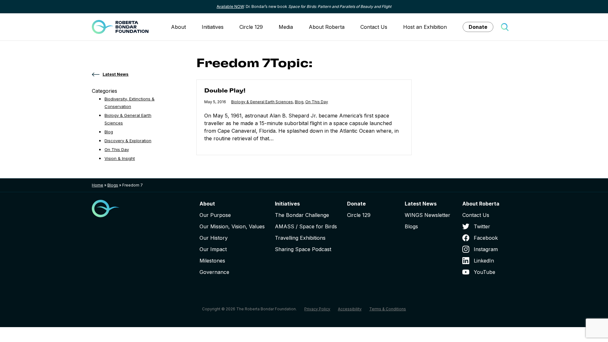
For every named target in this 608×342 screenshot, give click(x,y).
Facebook (486, 238)
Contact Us (373, 27)
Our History (214, 238)
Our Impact (213, 249)
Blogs (112, 185)
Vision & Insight (119, 158)
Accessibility (350, 309)
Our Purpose (215, 215)
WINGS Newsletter (427, 215)
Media (286, 27)
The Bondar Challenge (302, 215)
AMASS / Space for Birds (306, 226)
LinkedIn (484, 260)
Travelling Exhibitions (300, 238)
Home (97, 185)
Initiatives (213, 27)
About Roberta (327, 27)
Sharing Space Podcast (303, 249)
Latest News (421, 203)
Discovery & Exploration (127, 140)
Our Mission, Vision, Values (232, 226)
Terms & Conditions (387, 309)
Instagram (486, 249)
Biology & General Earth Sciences (262, 101)
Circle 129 (251, 27)
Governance (214, 272)
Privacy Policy (317, 309)
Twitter (482, 226)
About (178, 27)
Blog (299, 101)
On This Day (316, 101)
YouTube (484, 272)
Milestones (212, 260)
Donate (478, 27)
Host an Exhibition (425, 27)
